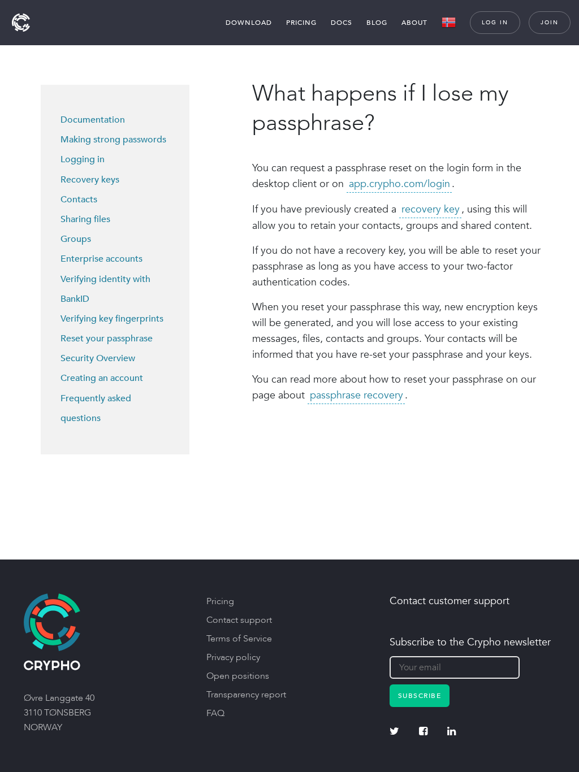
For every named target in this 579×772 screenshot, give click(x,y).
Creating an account (102, 378)
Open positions (237, 676)
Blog (376, 22)
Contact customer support (449, 601)
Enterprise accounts (101, 259)
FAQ (215, 713)
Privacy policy (233, 657)
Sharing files (85, 219)
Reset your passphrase (107, 338)
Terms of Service (239, 638)
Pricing (301, 22)
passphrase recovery (356, 395)
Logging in (83, 159)
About (414, 22)
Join (550, 23)
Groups (76, 239)
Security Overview (98, 358)
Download (249, 22)
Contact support (239, 620)
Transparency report (246, 694)
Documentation (93, 120)
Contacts (79, 199)
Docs (341, 22)
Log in (495, 23)
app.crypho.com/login (399, 184)
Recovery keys (90, 180)
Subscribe (420, 695)
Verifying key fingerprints (112, 319)
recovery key (430, 209)
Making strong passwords (113, 139)
